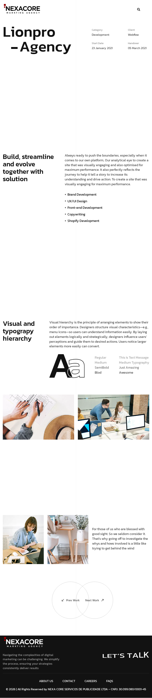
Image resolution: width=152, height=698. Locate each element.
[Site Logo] (24, 642)
